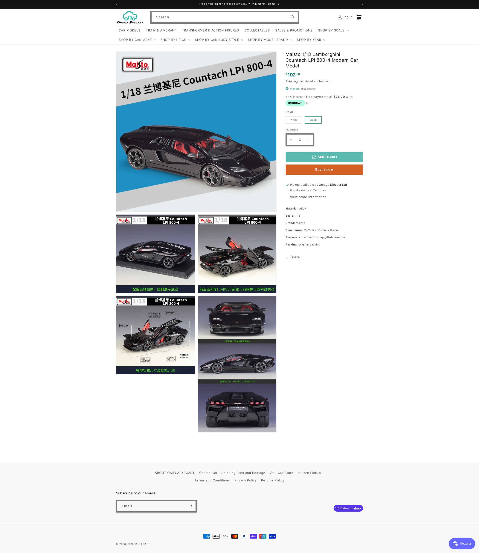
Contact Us (208, 473)
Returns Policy (272, 480)
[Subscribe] (191, 506)
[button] (332, 30)
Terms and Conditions (212, 480)
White (296, 121)
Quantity (292, 130)
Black (313, 120)
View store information (308, 197)
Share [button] (295, 257)
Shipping (292, 81)
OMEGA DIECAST (139, 544)
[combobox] (225, 17)
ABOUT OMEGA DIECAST (175, 473)
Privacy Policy (245, 480)
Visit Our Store (281, 473)
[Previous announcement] (117, 4)
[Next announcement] (362, 4)
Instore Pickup (309, 473)
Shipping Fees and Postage (243, 473)
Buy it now (324, 169)
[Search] (293, 17)
